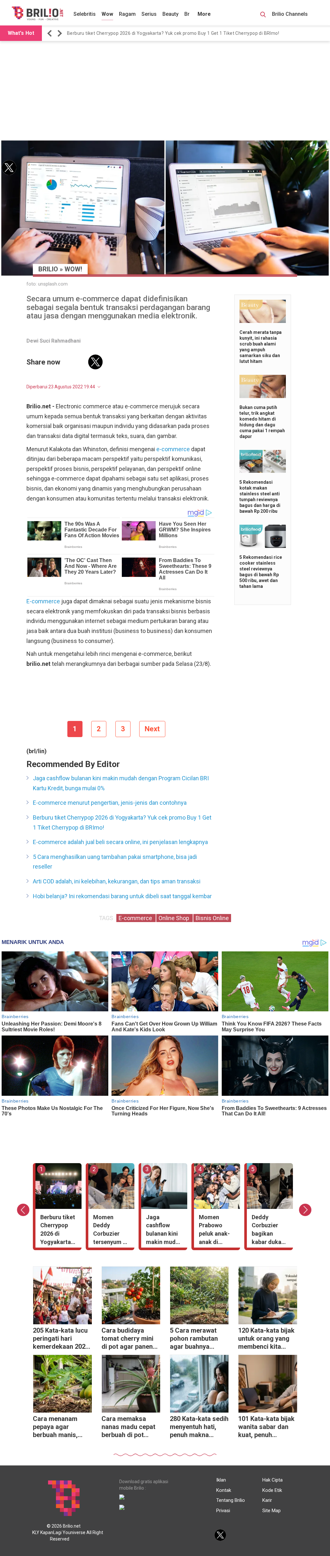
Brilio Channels (290, 14)
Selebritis (84, 14)
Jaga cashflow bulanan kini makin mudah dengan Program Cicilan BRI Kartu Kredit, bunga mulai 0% (121, 783)
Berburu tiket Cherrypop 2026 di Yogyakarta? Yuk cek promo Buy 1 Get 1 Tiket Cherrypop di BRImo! (173, 33)
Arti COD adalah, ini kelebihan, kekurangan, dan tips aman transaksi (116, 881)
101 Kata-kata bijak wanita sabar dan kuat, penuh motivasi (266, 1427)
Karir (267, 1500)
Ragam (127, 14)
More (204, 14)
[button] (50, 33)
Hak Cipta (272, 1480)
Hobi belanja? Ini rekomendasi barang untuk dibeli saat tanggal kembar (122, 896)
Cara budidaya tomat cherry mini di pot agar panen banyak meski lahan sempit (130, 1339)
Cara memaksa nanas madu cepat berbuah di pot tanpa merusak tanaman (128, 1427)
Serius (149, 14)
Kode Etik (272, 1490)
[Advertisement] (165, 91)
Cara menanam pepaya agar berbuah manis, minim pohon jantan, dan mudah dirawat (60, 1427)
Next (152, 729)
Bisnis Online (212, 918)
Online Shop (174, 918)
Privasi (223, 1510)
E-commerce (43, 601)
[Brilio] (37, 13)
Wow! (73, 269)
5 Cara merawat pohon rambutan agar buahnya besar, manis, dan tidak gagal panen (196, 1339)
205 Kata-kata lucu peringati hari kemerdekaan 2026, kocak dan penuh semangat (62, 1339)
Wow (107, 14)
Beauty (170, 14)
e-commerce (173, 449)
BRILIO (48, 269)
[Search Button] (263, 15)
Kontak (223, 1490)
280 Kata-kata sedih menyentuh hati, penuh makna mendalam (199, 1427)
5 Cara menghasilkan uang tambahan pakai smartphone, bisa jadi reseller (115, 861)
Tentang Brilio (230, 1500)
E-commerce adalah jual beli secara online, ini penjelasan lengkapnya (120, 842)
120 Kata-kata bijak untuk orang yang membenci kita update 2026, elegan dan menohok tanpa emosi (266, 1339)
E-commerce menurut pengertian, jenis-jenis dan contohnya (110, 802)
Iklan (221, 1480)
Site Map (271, 1510)
